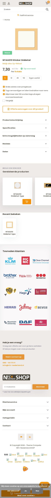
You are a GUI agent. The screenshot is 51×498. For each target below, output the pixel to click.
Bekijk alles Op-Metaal (12, 63)
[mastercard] (29, 454)
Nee (37, 491)
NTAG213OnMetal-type (17, 195)
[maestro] (37, 454)
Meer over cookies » (26, 495)
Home (7, 20)
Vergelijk (9, 100)
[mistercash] (26, 460)
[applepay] (18, 460)
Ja (25, 491)
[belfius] (41, 460)
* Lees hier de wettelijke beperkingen (17, 392)
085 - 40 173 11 (9, 362)
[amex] (10, 460)
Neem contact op (13, 357)
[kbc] (33, 460)
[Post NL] (25, 468)
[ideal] (12, 454)
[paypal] (20, 454)
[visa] (44, 454)
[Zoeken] (47, 9)
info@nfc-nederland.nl (13, 365)
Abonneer (40, 387)
